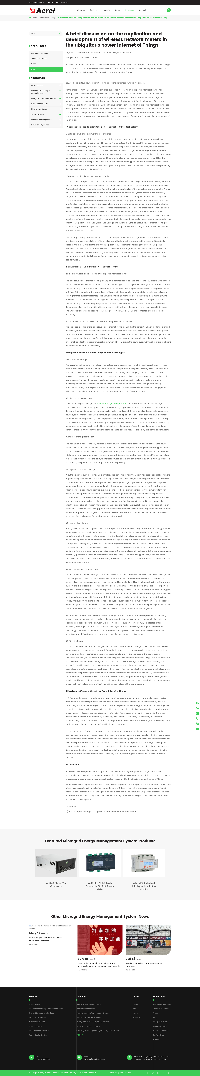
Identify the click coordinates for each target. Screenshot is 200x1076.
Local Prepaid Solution (85, 1008)
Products (106, 10)
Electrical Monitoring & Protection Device (40, 92)
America (136, 1017)
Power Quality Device (40, 125)
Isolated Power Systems (41, 119)
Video (33, 64)
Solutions (93, 10)
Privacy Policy (126, 1073)
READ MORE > (34, 944)
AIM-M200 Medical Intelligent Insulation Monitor (144, 886)
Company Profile (160, 1022)
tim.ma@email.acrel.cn (59, 2)
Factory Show (158, 1035)
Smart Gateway (38, 114)
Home (34, 17)
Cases (117, 10)
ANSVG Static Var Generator (56, 885)
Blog (53, 17)
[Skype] (197, 702)
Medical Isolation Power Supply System (92, 1013)
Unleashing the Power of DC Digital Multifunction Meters (45, 939)
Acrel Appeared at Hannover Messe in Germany (144, 965)
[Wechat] (197, 723)
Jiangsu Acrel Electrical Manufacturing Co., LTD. (59, 1073)
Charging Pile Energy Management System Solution (97, 1030)
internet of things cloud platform (111, 403)
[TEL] (197, 718)
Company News (159, 1026)
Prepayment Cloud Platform (88, 1026)
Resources (129, 10)
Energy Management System (88, 1004)
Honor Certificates (160, 1030)
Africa (135, 1013)
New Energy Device (39, 109)
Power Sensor (37, 85)
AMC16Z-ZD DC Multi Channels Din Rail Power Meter (100, 886)
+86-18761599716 (37, 2)
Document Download (40, 53)
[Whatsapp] (197, 708)
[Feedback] (197, 729)
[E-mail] (197, 713)
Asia (134, 1008)
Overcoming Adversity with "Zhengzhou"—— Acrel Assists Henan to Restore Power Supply (99, 965)
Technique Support (39, 58)
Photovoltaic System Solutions (88, 1017)
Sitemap (113, 1073)
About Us (81, 10)
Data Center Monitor (39, 104)
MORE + (79, 1035)
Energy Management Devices (43, 98)
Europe (135, 1004)
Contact (142, 10)
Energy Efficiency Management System (92, 1022)
